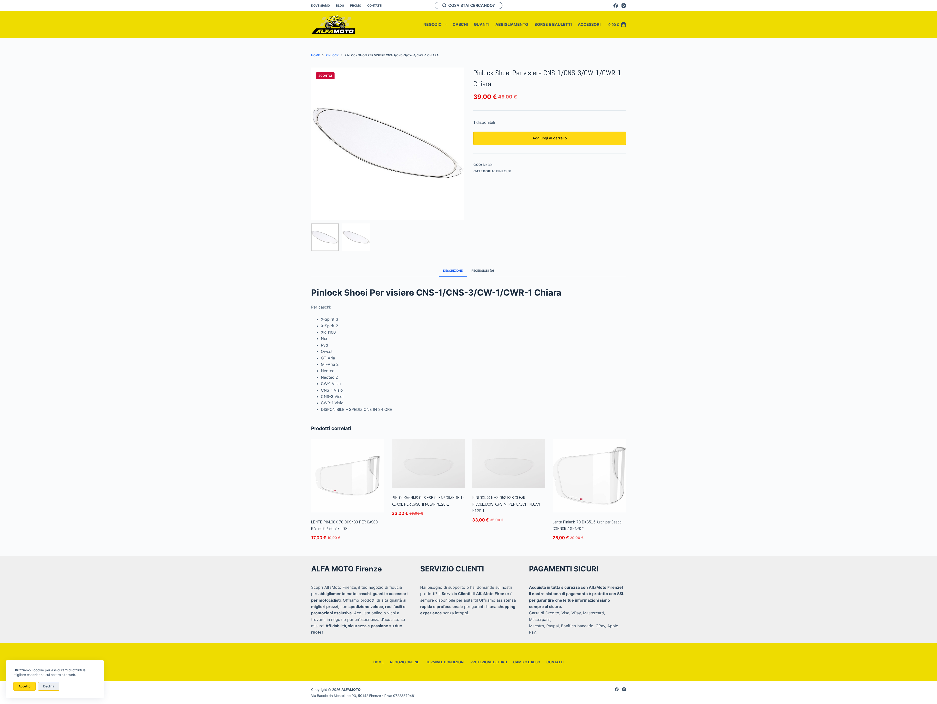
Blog (340, 5)
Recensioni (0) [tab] (482, 270)
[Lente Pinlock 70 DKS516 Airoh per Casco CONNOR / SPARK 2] (589, 475)
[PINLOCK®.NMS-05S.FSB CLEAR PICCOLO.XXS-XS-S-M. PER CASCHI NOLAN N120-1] (508, 463)
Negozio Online (404, 662)
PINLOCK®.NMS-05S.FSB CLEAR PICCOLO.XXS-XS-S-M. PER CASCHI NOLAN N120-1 (506, 504)
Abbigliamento (511, 24)
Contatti (374, 5)
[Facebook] (615, 5)
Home (378, 662)
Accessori (589, 24)
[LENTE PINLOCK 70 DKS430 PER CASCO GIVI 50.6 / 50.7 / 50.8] (347, 475)
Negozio (432, 24)
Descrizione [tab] (453, 270)
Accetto (25, 686)
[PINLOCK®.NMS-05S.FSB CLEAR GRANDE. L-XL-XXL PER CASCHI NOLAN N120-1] (428, 463)
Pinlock (503, 171)
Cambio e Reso (526, 662)
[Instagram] (623, 5)
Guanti (481, 24)
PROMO (355, 5)
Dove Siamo (320, 5)
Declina (48, 686)
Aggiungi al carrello (549, 137)
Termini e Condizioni (444, 662)
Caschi (460, 24)
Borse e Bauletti (553, 24)
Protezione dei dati (488, 662)
